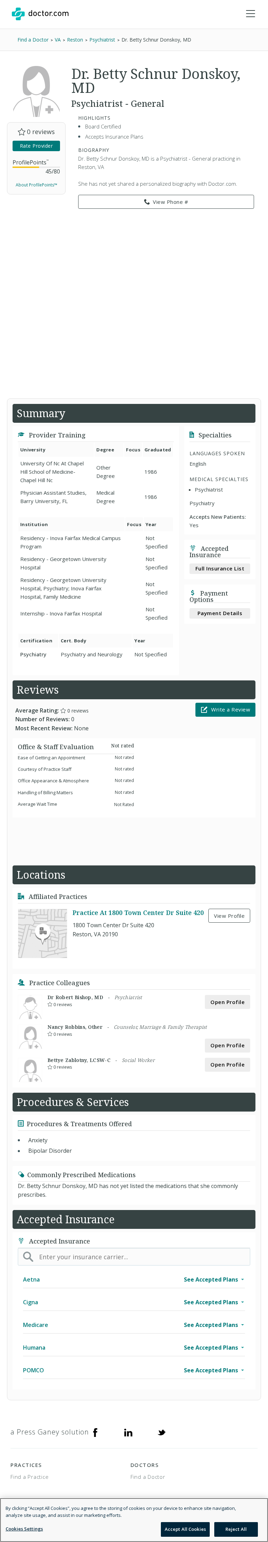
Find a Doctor (148, 1476)
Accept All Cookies (185, 1529)
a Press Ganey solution (49, 1432)
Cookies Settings (24, 1529)
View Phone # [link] (170, 201)
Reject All (236, 1529)
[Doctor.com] (40, 14)
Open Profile (227, 1001)
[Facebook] (95, 1432)
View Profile (229, 915)
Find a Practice (29, 1476)
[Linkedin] (128, 1432)
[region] (134, 1520)
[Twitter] (161, 1432)
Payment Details (220, 613)
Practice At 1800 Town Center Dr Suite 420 (138, 912)
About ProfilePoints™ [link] (36, 185)
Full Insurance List (220, 568)
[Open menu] (251, 14)
